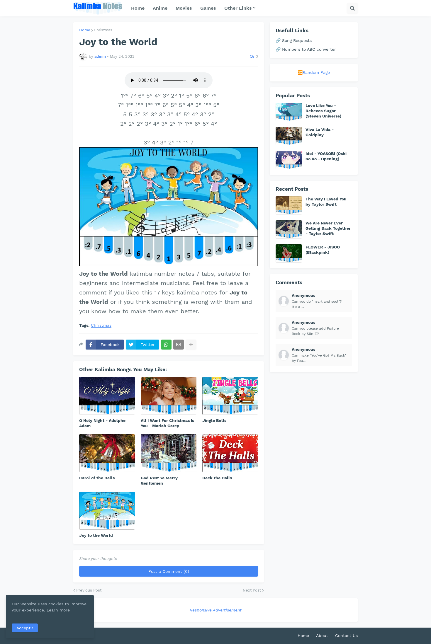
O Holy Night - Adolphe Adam (102, 423)
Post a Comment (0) (168, 571)
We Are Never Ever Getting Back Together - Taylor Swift (328, 228)
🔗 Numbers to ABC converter (306, 49)
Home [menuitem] (138, 8)
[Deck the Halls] (230, 453)
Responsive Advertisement (216, 610)
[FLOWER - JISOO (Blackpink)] (289, 253)
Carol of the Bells (97, 478)
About (322, 635)
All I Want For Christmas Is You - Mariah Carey (167, 423)
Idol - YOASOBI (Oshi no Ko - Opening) (326, 156)
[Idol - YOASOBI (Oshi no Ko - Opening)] (289, 160)
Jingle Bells (214, 420)
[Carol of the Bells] (107, 453)
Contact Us (346, 635)
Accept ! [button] (24, 628)
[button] (352, 8)
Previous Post (88, 590)
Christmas (103, 30)
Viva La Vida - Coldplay (320, 132)
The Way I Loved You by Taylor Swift (326, 202)
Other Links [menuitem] (238, 8)
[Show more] (191, 345)
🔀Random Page (314, 72)
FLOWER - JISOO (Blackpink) (323, 250)
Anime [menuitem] (160, 8)
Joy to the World (96, 535)
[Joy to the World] (107, 511)
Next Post (252, 590)
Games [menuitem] (208, 8)
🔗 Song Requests (294, 40)
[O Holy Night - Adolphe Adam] (107, 396)
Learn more (58, 610)
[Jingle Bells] (230, 396)
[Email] (178, 345)
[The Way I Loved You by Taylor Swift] (289, 205)
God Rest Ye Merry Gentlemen (159, 480)
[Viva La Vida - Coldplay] (289, 136)
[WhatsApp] (166, 345)
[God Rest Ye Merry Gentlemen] (168, 453)
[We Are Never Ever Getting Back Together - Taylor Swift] (289, 229)
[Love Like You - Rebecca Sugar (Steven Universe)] (289, 112)
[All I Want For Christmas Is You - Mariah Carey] (168, 396)
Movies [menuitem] (184, 8)
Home (84, 30)
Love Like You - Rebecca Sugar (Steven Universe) (323, 110)
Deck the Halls (217, 478)
